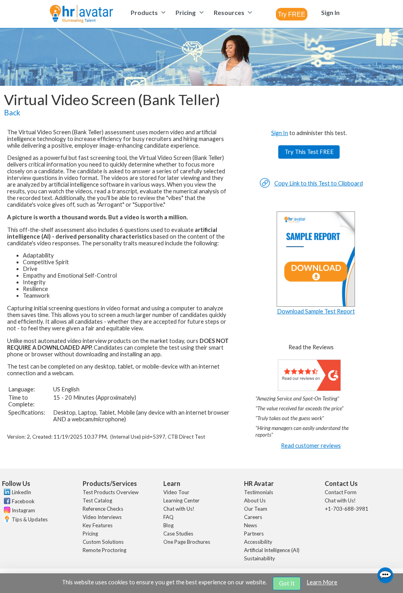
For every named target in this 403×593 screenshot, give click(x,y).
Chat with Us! (178, 509)
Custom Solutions (103, 542)
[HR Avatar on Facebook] (6, 502)
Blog (168, 525)
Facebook (23, 501)
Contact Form (341, 492)
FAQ (168, 517)
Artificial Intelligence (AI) (271, 550)
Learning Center (181, 500)
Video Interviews (102, 517)
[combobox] (291, 14)
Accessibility (258, 542)
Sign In (279, 133)
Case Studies (178, 533)
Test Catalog (97, 500)
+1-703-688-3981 (346, 509)
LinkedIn (21, 492)
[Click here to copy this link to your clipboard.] (264, 186)
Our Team (255, 509)
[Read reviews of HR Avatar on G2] (309, 388)
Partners (254, 533)
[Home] (81, 14)
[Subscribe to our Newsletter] (6, 520)
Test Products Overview (111, 492)
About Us (255, 500)
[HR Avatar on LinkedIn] (6, 493)
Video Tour (176, 492)
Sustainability (259, 558)
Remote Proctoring (104, 550)
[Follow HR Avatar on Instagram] (6, 511)
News (250, 525)
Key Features (98, 525)
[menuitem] (147, 12)
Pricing (90, 533)
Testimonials (258, 492)
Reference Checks (103, 509)
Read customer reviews (311, 445)
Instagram (23, 510)
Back (12, 112)
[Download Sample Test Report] (316, 304)
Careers (253, 517)
